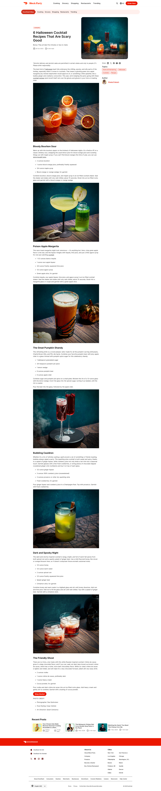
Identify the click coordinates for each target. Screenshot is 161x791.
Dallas (109, 773)
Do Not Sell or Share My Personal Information (91, 786)
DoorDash (129, 786)
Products (87, 759)
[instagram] (39, 759)
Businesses (75, 779)
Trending (96, 3)
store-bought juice (39, 157)
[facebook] (114, 63)
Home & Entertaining (109, 69)
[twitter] (31, 759)
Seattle (121, 766)
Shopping (75, 3)
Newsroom (114, 779)
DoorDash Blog (28, 12)
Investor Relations (96, 779)
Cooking (56, 3)
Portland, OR (111, 766)
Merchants (66, 779)
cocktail (51, 255)
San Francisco (123, 753)
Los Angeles (111, 756)
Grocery (65, 3)
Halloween (48, 69)
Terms (69, 786)
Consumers (49, 779)
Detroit (121, 773)
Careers (106, 779)
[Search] (117, 3)
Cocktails (106, 73)
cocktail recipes (38, 78)
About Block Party (89, 753)
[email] (117, 63)
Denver (121, 769)
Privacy (75, 786)
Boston (110, 763)
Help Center (123, 779)
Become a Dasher (89, 763)
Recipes (113, 73)
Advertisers (84, 779)
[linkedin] (108, 63)
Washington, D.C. (124, 759)
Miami (121, 763)
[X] (111, 63)
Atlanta (110, 769)
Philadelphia (111, 759)
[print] (120, 63)
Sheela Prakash (113, 82)
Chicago (121, 756)
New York (111, 753)
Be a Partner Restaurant (91, 766)
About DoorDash (39, 779)
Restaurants (86, 3)
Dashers (58, 779)
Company (87, 756)
